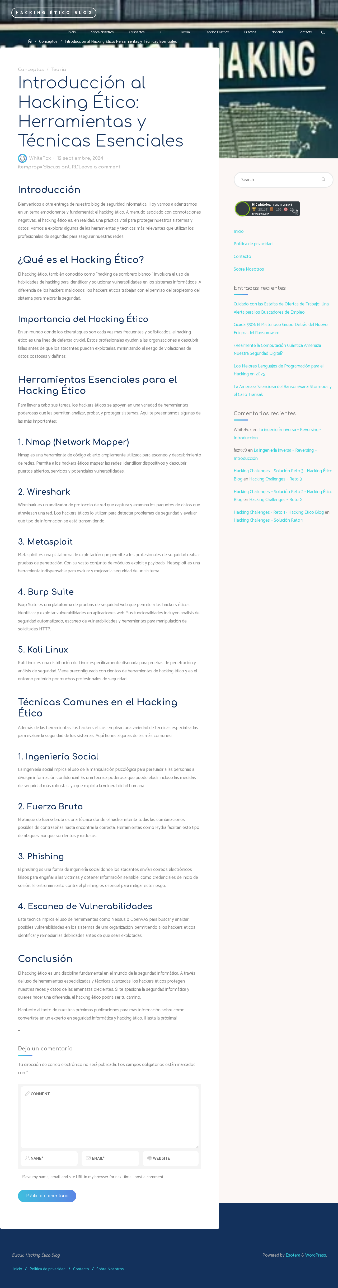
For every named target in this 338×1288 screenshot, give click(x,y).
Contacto (242, 256)
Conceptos (31, 69)
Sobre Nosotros (249, 269)
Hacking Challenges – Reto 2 (275, 499)
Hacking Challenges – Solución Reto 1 (268, 520)
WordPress (315, 1255)
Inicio (239, 231)
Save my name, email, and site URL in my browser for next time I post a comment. (93, 1177)
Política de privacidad (253, 244)
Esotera (292, 1255)
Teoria (58, 69)
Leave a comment (99, 166)
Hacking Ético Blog (54, 12)
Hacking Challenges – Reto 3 (275, 479)
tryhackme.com (260, 214)
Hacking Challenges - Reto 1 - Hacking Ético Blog (279, 512)
